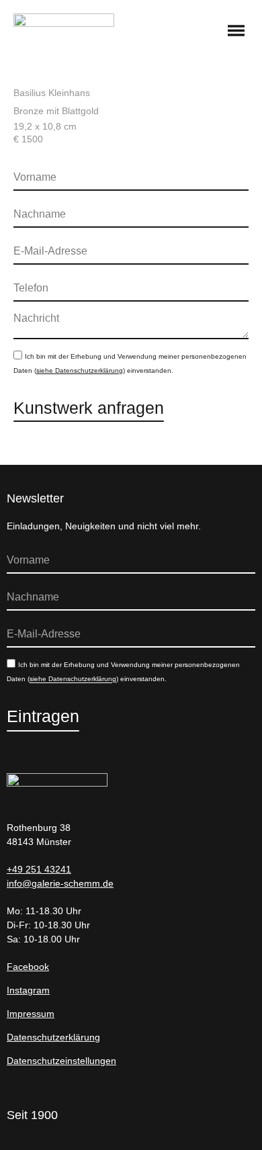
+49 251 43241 (39, 869)
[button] (236, 31)
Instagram (28, 990)
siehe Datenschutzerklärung (79, 370)
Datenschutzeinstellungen (61, 1060)
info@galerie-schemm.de (60, 883)
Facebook (28, 966)
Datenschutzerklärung (53, 1037)
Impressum (30, 1013)
